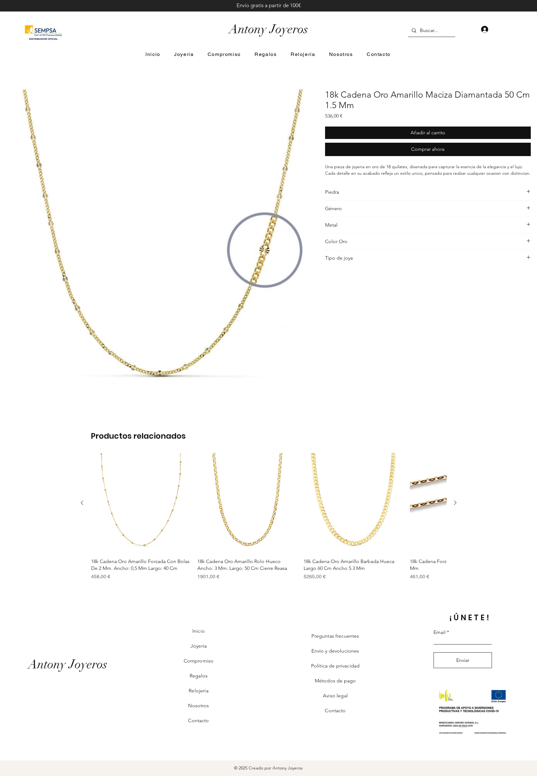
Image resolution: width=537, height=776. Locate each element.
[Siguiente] (455, 502)
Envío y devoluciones (335, 651)
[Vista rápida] (141, 503)
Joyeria (198, 646)
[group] (268, 517)
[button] (184, 54)
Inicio (198, 631)
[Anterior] (82, 502)
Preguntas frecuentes (335, 636)
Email (440, 632)
